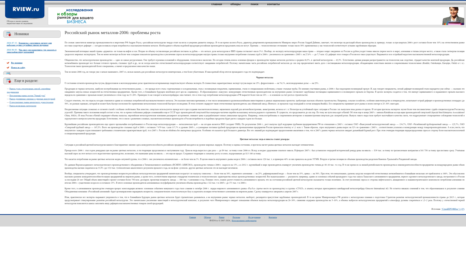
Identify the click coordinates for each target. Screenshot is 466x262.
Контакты (273, 217)
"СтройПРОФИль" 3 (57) (453, 208)
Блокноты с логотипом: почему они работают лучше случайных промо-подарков (29, 44)
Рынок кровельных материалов (22, 106)
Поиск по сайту (18, 67)
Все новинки (16, 63)
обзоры (235, 4)
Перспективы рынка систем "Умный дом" (27, 95)
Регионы (236, 217)
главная (216, 4)
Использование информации (244, 220)
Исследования (254, 217)
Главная (192, 217)
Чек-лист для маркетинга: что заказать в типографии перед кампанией (31, 51)
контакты (273, 4)
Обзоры (207, 217)
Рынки (221, 217)
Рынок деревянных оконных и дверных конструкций (32, 99)
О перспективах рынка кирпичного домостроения (31, 102)
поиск (254, 4)
